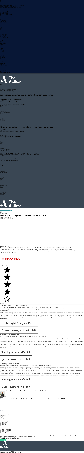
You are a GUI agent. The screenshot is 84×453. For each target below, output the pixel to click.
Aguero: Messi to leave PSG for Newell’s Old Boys (10, 134)
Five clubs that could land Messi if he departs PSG (10, 136)
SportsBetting (2, 51)
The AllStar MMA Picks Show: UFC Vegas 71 (9, 163)
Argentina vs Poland (3, 16)
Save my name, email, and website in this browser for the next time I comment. (15, 414)
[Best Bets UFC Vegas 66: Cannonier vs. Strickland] (42, 232)
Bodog (1, 49)
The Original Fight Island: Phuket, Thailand (8, 38)
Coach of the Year (3, 68)
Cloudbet (1, 52)
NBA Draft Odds (3, 69)
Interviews (2, 30)
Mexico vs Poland (3, 23)
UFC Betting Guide (3, 34)
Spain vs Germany (3, 19)
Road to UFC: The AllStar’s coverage (6, 37)
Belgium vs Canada (3, 21)
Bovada (1, 48)
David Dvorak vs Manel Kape (29, 390)
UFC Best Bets (2, 57)
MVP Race (2, 64)
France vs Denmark (3, 22)
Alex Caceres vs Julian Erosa (5, 390)
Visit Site (2, 303)
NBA (1, 0)
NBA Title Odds (2, 63)
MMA (1, 27)
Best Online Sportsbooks (4, 47)
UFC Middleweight (3, 422)
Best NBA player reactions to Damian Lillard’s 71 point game (13, 104)
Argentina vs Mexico (3, 25)
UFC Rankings (2, 36)
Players (1, 4)
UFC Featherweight (3, 425)
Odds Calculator (3, 43)
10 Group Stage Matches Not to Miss (7, 14)
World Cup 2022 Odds (4, 13)
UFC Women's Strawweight (5, 432)
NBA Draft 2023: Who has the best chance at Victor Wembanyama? (12, 5)
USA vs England (3, 15)
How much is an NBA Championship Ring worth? (9, 6)
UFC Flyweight (2, 428)
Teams (1, 2)
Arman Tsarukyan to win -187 (18, 330)
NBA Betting (2, 62)
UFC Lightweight (3, 424)
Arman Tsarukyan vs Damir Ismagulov (17, 390)
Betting (1, 40)
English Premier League (4, 11)
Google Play (9, 438)
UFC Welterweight (3, 423)
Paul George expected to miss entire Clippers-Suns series (26, 94)
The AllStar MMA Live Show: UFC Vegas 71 (9, 160)
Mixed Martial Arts (6, 208)
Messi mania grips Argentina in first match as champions (26, 127)
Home (1, 1)
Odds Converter (3, 44)
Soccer (1, 8)
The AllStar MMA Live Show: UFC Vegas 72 (19, 153)
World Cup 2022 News (4, 12)
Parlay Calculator (3, 45)
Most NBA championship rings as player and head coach (10, 7)
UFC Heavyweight (3, 420)
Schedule (1, 417)
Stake (1, 54)
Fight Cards (2, 33)
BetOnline (2, 50)
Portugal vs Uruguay (4, 18)
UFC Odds (2, 31)
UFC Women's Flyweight (4, 431)
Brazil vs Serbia (3, 20)
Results (1, 416)
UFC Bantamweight (3, 426)
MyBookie (2, 55)
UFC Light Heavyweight (4, 421)
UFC (0, 29)
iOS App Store (17, 438)
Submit (12, 451)
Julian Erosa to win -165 (16, 359)
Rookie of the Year (3, 65)
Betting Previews (3, 35)
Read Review (12, 265)
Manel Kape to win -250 (16, 386)
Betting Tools (2, 42)
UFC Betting (2, 56)
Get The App (2, 198)
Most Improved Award (4, 66)
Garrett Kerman (4, 213)
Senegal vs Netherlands (4, 26)
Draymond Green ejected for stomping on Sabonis (11, 99)
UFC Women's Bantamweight (5, 430)
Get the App (3, 440)
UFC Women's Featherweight (5, 429)
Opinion (1, 71)
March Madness (3, 70)
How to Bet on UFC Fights (4, 59)
